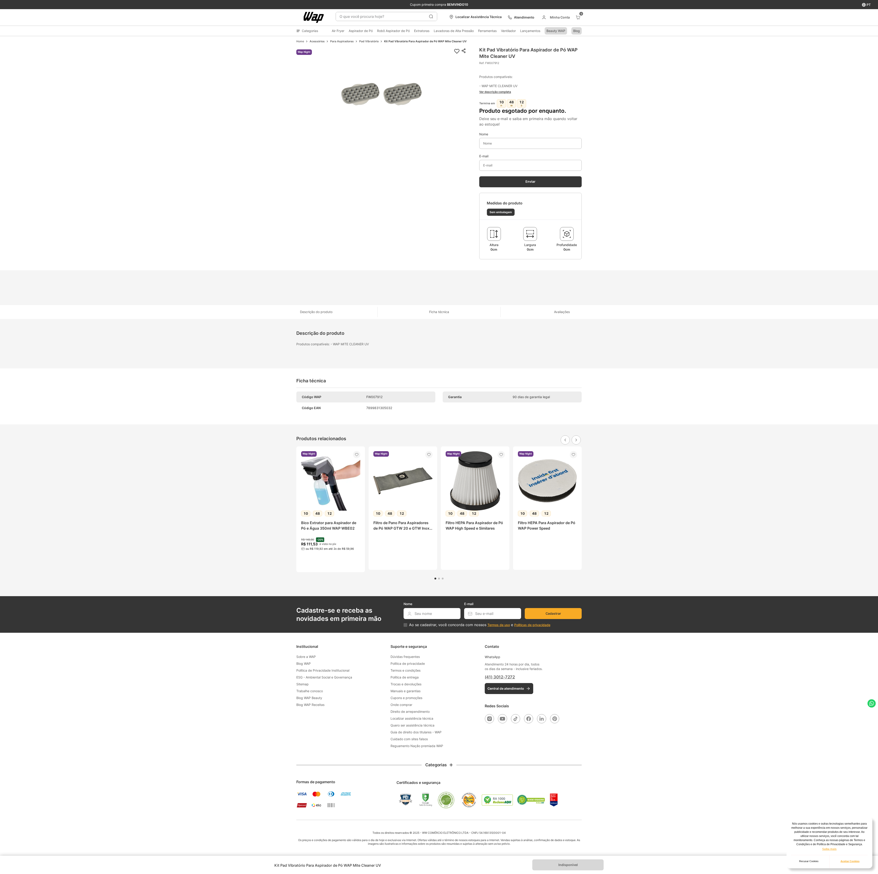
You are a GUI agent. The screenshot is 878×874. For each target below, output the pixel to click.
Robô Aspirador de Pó (393, 31)
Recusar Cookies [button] (809, 861)
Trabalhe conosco (309, 691)
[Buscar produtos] (431, 16)
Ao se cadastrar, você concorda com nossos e (479, 625)
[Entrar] (555, 17)
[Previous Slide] (565, 440)
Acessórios (317, 41)
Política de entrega (405, 677)
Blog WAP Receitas (310, 705)
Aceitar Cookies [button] (850, 861)
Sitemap (302, 684)
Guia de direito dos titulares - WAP (416, 732)
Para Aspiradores (342, 41)
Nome (483, 134)
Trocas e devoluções (406, 684)
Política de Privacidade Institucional (322, 670)
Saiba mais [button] (829, 849)
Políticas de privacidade (532, 625)
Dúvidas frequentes (405, 657)
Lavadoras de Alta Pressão (454, 31)
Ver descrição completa (495, 92)
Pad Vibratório (369, 41)
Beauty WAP (555, 31)
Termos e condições (405, 670)
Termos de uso (498, 625)
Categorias (310, 31)
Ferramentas (487, 31)
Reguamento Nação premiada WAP (417, 746)
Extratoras (421, 31)
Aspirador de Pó (361, 31)
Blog (576, 31)
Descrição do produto (316, 312)
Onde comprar (401, 705)
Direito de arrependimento (410, 711)
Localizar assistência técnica (412, 718)
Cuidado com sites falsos (409, 739)
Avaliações (562, 312)
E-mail (483, 156)
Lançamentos (530, 31)
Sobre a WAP (306, 657)
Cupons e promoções (406, 698)
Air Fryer (338, 31)
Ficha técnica (439, 312)
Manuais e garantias (405, 691)
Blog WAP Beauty (309, 698)
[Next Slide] (576, 440)
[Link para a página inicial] (300, 41)
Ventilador (508, 31)
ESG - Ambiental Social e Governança (324, 677)
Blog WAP (303, 663)
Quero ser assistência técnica (412, 725)
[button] (381, 94)
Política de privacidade (408, 663)
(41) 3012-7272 (500, 677)
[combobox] (386, 16)
